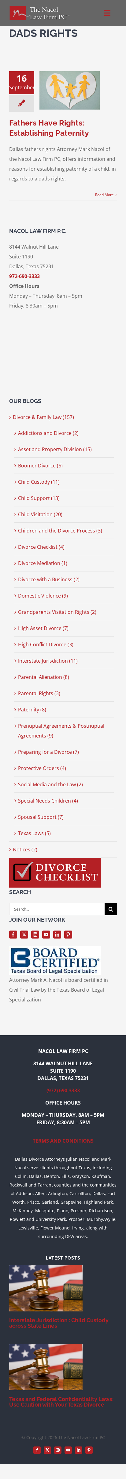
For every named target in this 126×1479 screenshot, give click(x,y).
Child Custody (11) (39, 481)
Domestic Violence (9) (43, 595)
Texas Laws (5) (34, 833)
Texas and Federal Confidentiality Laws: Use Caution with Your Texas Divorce (61, 1402)
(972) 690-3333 (63, 1090)
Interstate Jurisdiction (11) (48, 660)
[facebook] (13, 935)
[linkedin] (57, 935)
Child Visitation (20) (40, 514)
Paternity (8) (32, 709)
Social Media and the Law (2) (50, 784)
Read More (104, 194)
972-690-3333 (24, 276)
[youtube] (46, 935)
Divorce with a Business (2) (49, 579)
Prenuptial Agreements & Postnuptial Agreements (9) (61, 730)
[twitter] (24, 935)
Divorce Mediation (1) (42, 563)
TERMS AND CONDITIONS (63, 1140)
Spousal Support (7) (41, 817)
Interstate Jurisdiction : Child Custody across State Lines (59, 1323)
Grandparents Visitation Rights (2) (57, 612)
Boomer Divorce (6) (40, 465)
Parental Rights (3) (39, 693)
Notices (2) (25, 849)
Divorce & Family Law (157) (43, 417)
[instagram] (35, 935)
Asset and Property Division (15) (55, 449)
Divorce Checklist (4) (41, 547)
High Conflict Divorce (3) (45, 644)
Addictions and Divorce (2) (48, 433)
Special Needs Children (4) (48, 800)
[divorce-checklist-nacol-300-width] (55, 860)
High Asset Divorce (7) (43, 628)
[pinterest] (68, 935)
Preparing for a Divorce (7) (48, 752)
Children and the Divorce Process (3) (60, 530)
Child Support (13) (39, 498)
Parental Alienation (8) (43, 677)
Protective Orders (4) (42, 768)
